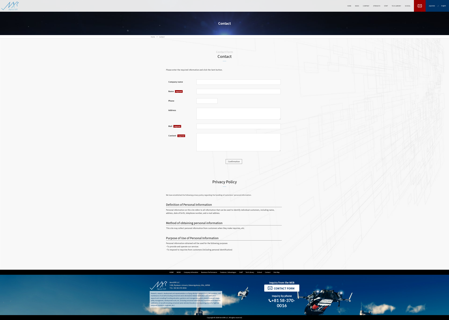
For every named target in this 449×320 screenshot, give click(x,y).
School (259, 272)
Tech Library (250, 272)
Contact (267, 272)
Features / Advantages (228, 272)
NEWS (179, 272)
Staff (241, 272)
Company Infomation (191, 272)
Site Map (276, 272)
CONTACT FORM (284, 288)
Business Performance (209, 272)
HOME (171, 272)
